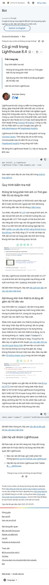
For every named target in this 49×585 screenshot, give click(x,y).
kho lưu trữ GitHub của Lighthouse (31, 459)
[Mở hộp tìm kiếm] (28, 2)
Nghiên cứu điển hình (10, 534)
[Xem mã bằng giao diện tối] (41, 159)
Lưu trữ (4, 538)
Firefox (31, 123)
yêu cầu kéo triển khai (11, 291)
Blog (4, 10)
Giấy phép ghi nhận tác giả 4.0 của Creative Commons (25, 489)
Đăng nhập (41, 3)
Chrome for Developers (10, 36)
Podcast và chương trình (11, 542)
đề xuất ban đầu (37, 288)
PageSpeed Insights (29, 128)
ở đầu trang (35, 207)
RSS (3, 564)
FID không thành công (15, 355)
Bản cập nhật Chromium (11, 531)
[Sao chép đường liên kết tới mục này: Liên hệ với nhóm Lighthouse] (40, 437)
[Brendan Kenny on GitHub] (13, 98)
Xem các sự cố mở (9, 520)
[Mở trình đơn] (3, 3)
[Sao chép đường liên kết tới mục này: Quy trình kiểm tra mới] (32, 185)
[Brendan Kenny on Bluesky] (16, 98)
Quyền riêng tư (18, 574)
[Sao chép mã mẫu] (45, 159)
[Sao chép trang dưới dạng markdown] (37, 52)
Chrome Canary (9, 137)
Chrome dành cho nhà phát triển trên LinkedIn (19, 560)
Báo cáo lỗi (6, 516)
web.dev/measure (9, 128)
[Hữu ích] (39, 41)
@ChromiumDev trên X (10, 552)
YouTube (5, 556)
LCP (23, 212)
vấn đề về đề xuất (37, 427)
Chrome (21, 123)
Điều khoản (6, 574)
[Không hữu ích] (42, 41)
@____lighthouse (14, 466)
